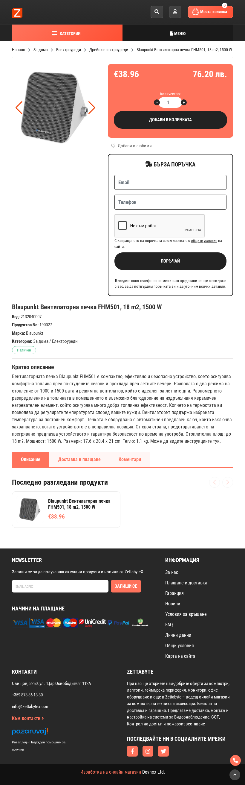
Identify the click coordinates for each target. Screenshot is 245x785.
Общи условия (179, 645)
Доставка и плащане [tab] (79, 459)
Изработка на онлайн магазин (110, 772)
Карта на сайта (180, 656)
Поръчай (170, 261)
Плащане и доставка (186, 583)
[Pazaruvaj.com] (45, 733)
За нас (171, 572)
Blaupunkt (34, 333)
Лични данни (178, 635)
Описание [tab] (30, 459)
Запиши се (126, 586)
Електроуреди (65, 341)
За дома (40, 341)
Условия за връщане (186, 614)
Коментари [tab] (130, 459)
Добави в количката (170, 119)
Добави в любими (134, 145)
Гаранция (174, 593)
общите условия (204, 240)
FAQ (169, 625)
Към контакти (27, 718)
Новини (172, 604)
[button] (92, 107)
